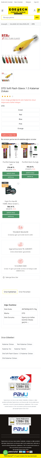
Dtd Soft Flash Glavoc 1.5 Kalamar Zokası (17, 353)
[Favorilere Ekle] (18, 144)
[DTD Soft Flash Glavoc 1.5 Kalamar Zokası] (20, 48)
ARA (37, 17)
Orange (20, 128)
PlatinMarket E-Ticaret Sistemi (14, 456)
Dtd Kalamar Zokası (9, 358)
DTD (3, 106)
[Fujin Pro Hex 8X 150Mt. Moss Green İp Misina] (10, 190)
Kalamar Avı (6, 349)
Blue (20, 119)
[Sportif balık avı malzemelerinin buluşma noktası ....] (18, 10)
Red (20, 114)
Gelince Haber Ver (9, 135)
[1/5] (2, 96)
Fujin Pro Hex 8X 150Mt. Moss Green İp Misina (11, 202)
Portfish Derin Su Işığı (30, 162)
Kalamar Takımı (20, 349)
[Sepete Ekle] (10, 173)
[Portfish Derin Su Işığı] (30, 150)
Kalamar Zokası (8, 344)
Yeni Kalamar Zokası (24, 344)
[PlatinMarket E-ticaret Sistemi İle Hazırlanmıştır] (13, 452)
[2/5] (3, 96)
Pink (20, 124)
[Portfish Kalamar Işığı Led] (10, 150)
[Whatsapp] (5, 452)
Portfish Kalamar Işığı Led (11, 163)
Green (20, 110)
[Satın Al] (10, 177)
